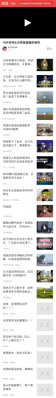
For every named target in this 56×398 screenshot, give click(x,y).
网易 (5, 3)
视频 (13, 3)
